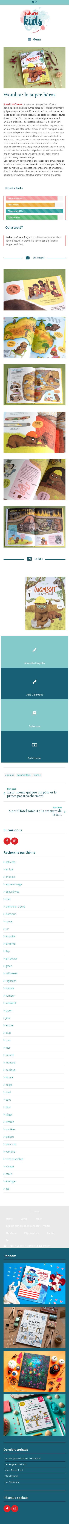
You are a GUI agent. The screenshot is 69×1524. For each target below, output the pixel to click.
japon (8, 1010)
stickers (9, 1137)
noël (8, 1092)
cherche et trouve (15, 906)
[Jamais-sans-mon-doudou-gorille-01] (34, 1283)
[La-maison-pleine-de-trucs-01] (34, 1327)
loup (8, 1033)
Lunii (8, 1040)
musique (10, 1070)
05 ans (20, 1245)
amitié (9, 869)
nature (9, 1077)
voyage (9, 1166)
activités (10, 862)
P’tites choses (31, 1233)
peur (8, 1107)
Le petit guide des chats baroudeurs (23, 1458)
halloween (11, 973)
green (8, 966)
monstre (10, 1062)
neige (8, 1085)
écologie (10, 1181)
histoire (9, 988)
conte (8, 921)
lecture (9, 1025)
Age (11, 1245)
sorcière (10, 1129)
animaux (9, 774)
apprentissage (13, 884)
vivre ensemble (14, 1159)
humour (10, 995)
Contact (51, 1233)
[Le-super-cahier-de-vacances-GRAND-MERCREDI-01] (34, 1415)
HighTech (11, 1233)
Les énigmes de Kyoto (16, 1464)
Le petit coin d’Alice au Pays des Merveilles (28, 1226)
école (8, 1174)
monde (37, 774)
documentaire (24, 774)
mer (7, 1047)
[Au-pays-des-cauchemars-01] (34, 1371)
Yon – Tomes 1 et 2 (14, 1470)
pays (8, 1099)
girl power (11, 958)
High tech (10, 981)
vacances (10, 1144)
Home (9, 1218)
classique (10, 914)
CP (7, 929)
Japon (39, 1218)
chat (7, 899)
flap (7, 951)
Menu (36, 39)
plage (8, 1114)
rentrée (9, 1122)
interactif (10, 1003)
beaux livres (12, 892)
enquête (10, 936)
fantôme (10, 944)
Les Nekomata (12, 1482)
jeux (7, 1018)
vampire (10, 1151)
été (7, 1189)
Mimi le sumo (11, 1476)
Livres (24, 1218)
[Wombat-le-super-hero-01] (34, 67)
